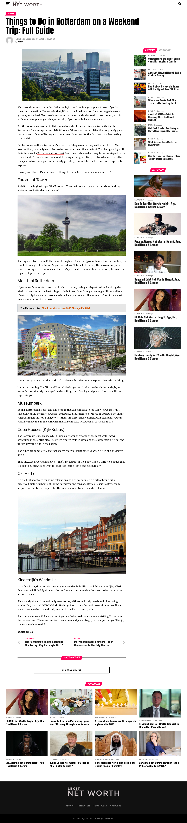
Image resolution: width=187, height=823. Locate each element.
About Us (70, 805)
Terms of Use (84, 805)
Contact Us (115, 805)
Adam (20, 42)
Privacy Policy (100, 805)
